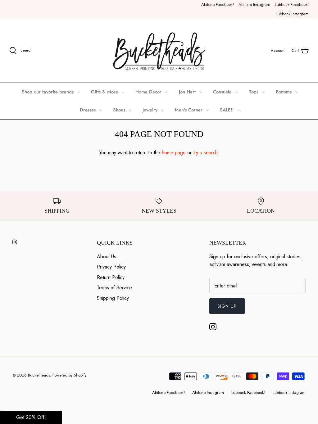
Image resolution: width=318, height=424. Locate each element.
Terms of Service (114, 287)
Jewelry (150, 109)
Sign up (227, 306)
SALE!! (227, 109)
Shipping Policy (113, 298)
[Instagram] (14, 242)
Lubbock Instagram (292, 14)
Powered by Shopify (69, 375)
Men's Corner (188, 109)
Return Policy (111, 277)
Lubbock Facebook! (292, 4)
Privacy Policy (111, 266)
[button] (31, 417)
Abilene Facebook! (217, 4)
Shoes (119, 109)
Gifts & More (104, 91)
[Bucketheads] (159, 50)
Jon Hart (187, 91)
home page (174, 152)
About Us (106, 256)
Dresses (88, 109)
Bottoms (284, 91)
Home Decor (148, 91)
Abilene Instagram (254, 4)
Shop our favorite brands (48, 91)
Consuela (222, 91)
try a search (205, 152)
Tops (253, 91)
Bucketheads (39, 375)
